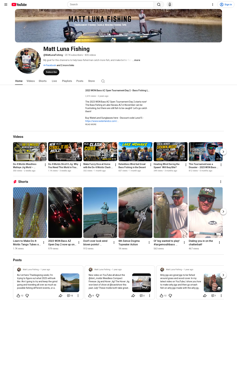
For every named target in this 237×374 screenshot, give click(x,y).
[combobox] (111, 4)
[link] (48, 283)
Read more (90, 124)
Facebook (51, 65)
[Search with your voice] (170, 4)
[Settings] (213, 4)
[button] (90, 124)
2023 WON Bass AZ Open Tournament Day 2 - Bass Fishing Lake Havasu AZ (117, 90)
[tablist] (118, 81)
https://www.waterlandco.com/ (101, 121)
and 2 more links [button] (65, 65)
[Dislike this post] (27, 295)
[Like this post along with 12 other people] (18, 295)
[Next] (223, 151)
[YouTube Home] (19, 4)
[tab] (19, 81)
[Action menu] (78, 295)
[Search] (159, 4)
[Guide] (6, 4)
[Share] (60, 295)
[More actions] (45, 165)
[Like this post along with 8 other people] (90, 295)
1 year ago (45, 269)
